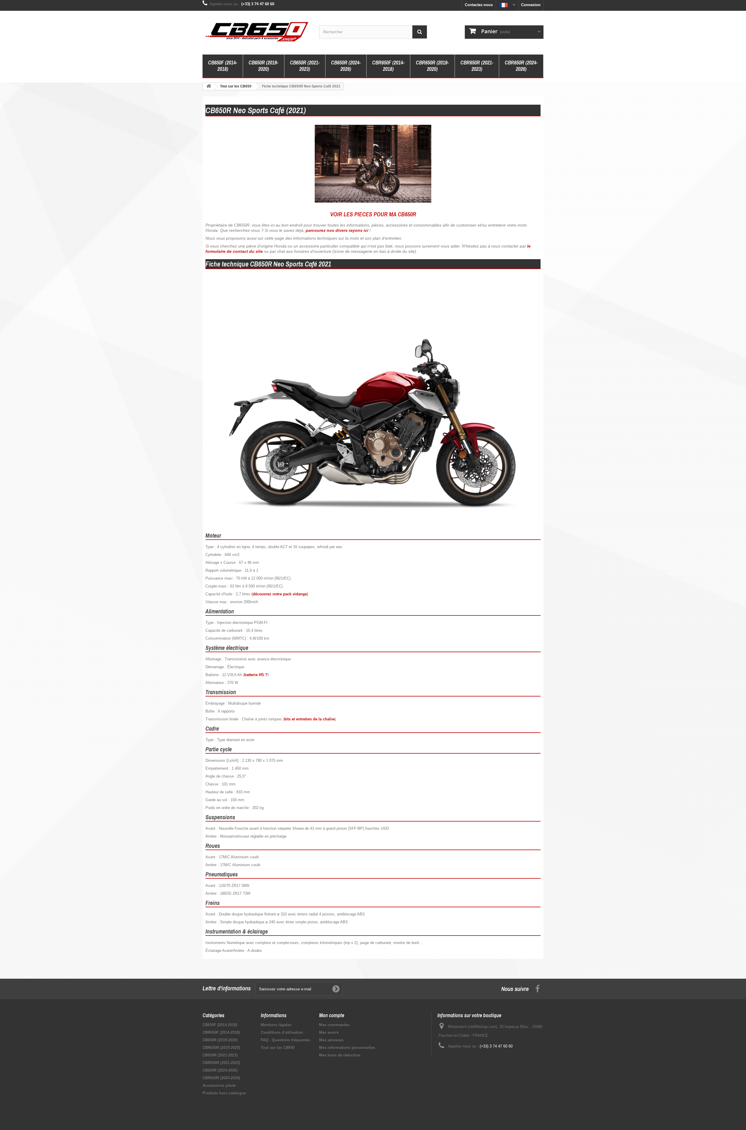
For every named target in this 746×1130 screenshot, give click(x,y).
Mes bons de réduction (339, 1055)
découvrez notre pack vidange (280, 594)
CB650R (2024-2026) (346, 66)
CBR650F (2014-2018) (388, 66)
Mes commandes (334, 1025)
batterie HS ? (256, 675)
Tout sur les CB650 (278, 1047)
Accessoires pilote (219, 1085)
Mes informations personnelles (347, 1047)
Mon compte (331, 1015)
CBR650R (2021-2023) (476, 66)
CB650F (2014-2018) (222, 66)
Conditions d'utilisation (282, 1032)
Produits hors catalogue (224, 1093)
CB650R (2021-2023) (305, 66)
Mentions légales (276, 1025)
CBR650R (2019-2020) (432, 66)
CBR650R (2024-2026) (521, 66)
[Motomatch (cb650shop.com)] (256, 31)
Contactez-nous (479, 5)
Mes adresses (331, 1040)
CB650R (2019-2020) (263, 66)
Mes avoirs (329, 1032)
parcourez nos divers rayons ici (337, 230)
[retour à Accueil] (208, 86)
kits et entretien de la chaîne (309, 719)
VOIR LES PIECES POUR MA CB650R (373, 214)
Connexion (531, 5)
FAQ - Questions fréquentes (285, 1040)
